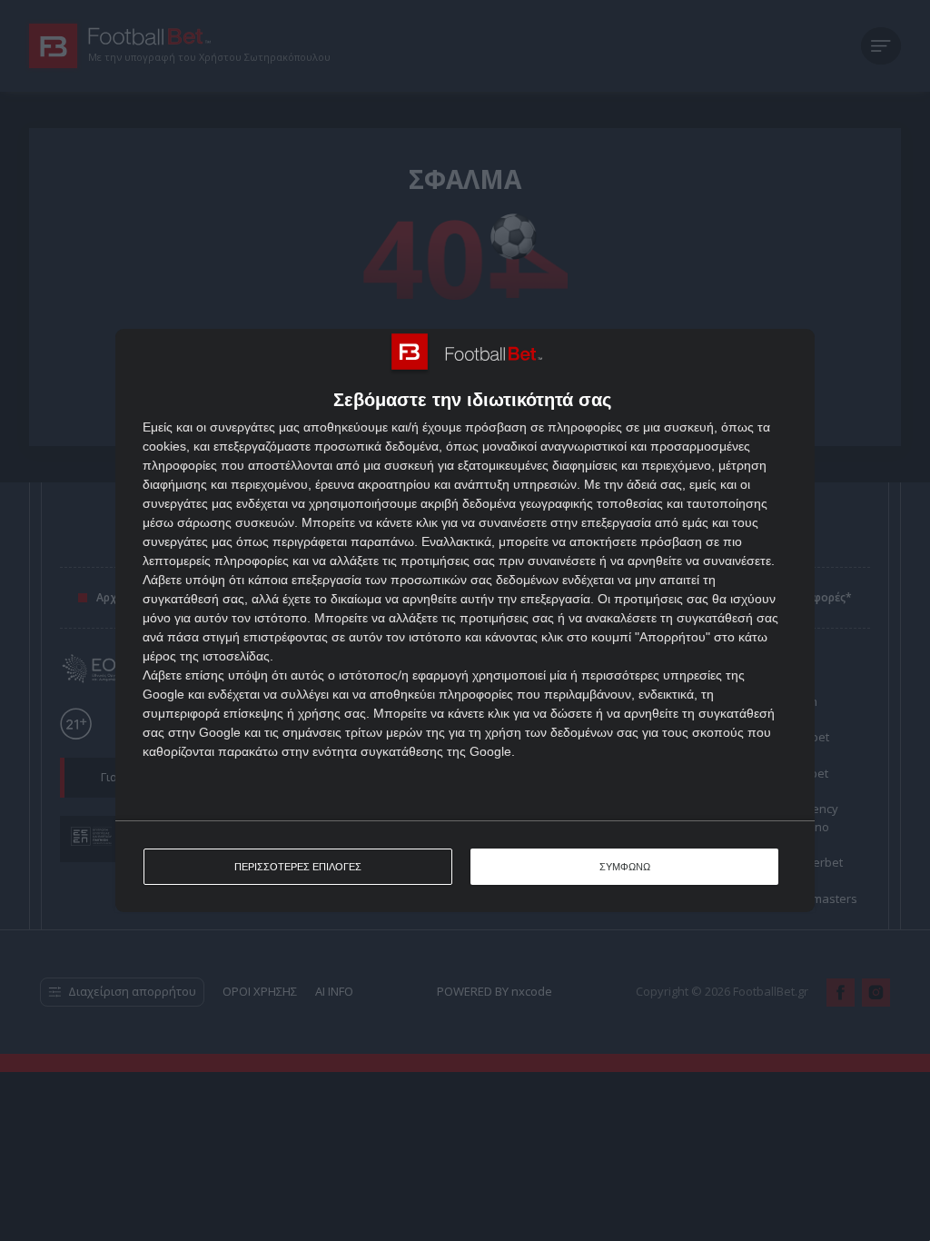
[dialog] (465, 620)
